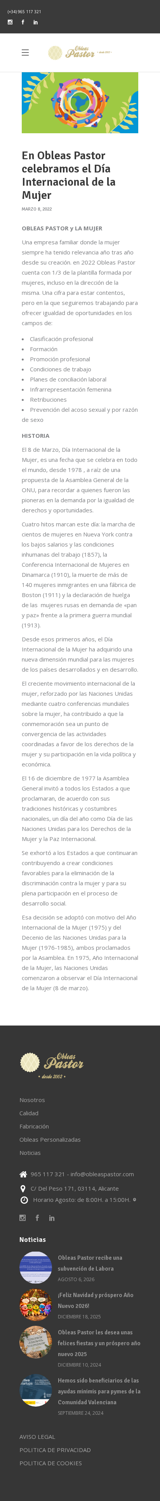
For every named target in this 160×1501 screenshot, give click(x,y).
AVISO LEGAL (37, 1436)
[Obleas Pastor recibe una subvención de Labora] (35, 1267)
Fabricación (34, 1126)
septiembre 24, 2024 (80, 1413)
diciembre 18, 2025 (79, 1316)
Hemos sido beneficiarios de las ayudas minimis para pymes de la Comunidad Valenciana (99, 1391)
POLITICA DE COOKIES (50, 1463)
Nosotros (32, 1100)
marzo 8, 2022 (37, 209)
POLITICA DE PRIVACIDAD (55, 1450)
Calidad (28, 1113)
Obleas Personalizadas (50, 1139)
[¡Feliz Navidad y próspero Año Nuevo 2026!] (35, 1305)
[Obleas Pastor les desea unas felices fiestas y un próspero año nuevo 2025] (35, 1342)
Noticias (30, 1152)
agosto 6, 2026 (76, 1279)
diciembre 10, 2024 (79, 1365)
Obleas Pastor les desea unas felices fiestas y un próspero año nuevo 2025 (99, 1343)
